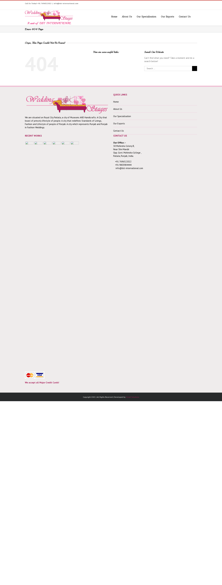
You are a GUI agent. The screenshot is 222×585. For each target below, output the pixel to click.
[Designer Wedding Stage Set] (47, 255)
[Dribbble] (188, 4)
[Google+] (184, 4)
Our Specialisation (146, 16)
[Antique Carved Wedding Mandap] (29, 255)
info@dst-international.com (66, 3)
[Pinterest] (174, 4)
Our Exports (167, 16)
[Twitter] (160, 4)
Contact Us (185, 16)
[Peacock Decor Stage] (74, 255)
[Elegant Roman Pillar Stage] (65, 255)
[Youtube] (165, 4)
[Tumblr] (179, 4)
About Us (127, 16)
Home (114, 16)
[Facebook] (156, 4)
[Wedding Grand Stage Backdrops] (38, 255)
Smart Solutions (132, 397)
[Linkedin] (193, 4)
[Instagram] (170, 4)
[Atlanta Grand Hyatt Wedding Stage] (56, 255)
